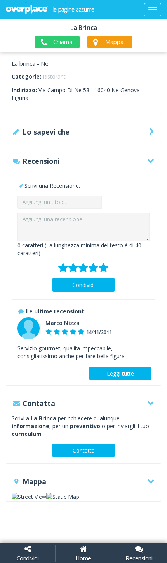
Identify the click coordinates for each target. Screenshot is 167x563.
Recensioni (138, 558)
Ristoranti (55, 76)
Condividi (83, 284)
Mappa (114, 41)
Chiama (62, 41)
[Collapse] (152, 9)
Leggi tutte (120, 373)
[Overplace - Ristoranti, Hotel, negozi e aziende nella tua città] (50, 9)
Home (83, 558)
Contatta (84, 450)
